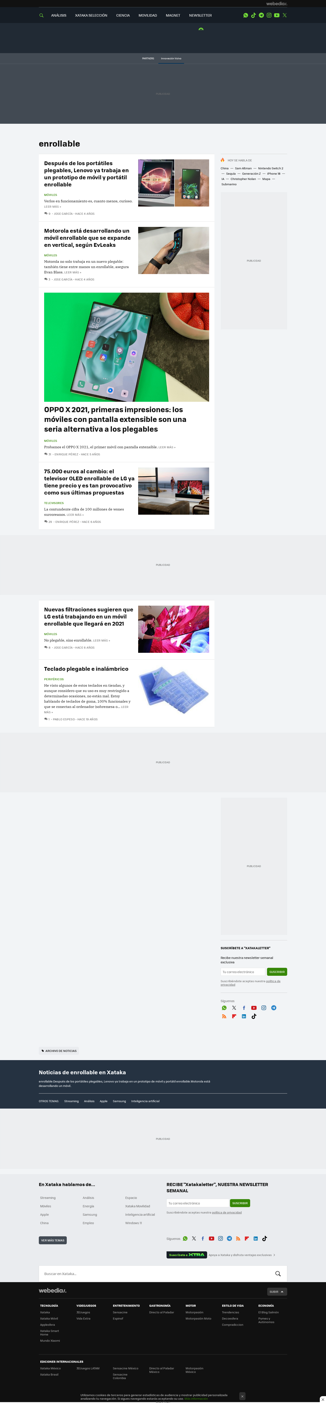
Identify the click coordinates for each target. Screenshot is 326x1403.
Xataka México (50, 1368)
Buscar (278, 1274)
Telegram (261, 15)
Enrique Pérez (66, 454)
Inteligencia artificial (145, 1101)
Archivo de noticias (61, 1051)
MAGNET (173, 15)
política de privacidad (227, 1212)
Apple (104, 1101)
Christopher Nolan (243, 179)
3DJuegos (83, 1312)
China (225, 168)
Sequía (231, 173)
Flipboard (234, 1015)
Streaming (71, 1101)
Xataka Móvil (49, 1318)
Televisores (54, 503)
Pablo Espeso (64, 719)
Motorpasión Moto (198, 1318)
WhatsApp (245, 15)
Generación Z (251, 173)
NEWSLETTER (200, 15)
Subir (274, 1291)
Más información (196, 1398)
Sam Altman (243, 168)
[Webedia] (276, 3)
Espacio (131, 1197)
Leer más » (52, 206)
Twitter (284, 15)
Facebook (243, 1007)
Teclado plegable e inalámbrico (86, 668)
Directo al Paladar (161, 1312)
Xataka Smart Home (49, 1332)
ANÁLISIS (58, 15)
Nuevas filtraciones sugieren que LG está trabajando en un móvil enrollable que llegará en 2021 (88, 616)
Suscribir (277, 972)
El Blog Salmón (268, 1312)
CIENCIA (123, 15)
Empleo (88, 1223)
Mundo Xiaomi (50, 1340)
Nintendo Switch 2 (270, 168)
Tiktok (253, 15)
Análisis (89, 1101)
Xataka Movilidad (137, 1206)
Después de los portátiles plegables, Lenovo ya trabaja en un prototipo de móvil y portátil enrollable (86, 173)
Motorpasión (194, 1312)
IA (223, 179)
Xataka (45, 1312)
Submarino (229, 184)
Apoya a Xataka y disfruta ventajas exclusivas (240, 1255)
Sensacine (120, 1312)
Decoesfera (230, 1318)
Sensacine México (125, 1368)
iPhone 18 (273, 173)
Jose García (63, 213)
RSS (224, 1015)
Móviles (50, 195)
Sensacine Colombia (120, 1376)
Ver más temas (52, 1240)
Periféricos (54, 679)
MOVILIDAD (148, 15)
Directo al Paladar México (161, 1370)
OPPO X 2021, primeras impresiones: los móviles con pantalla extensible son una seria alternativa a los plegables (115, 419)
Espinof (118, 1318)
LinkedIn (243, 1015)
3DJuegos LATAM (88, 1368)
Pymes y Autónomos (266, 1320)
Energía (88, 1206)
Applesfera (47, 1324)
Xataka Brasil (49, 1374)
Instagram (269, 15)
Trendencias (230, 1312)
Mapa (266, 179)
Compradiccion (232, 1324)
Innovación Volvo (171, 58)
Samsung (119, 1101)
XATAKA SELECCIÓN (91, 15)
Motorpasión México (194, 1370)
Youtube (276, 15)
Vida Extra (83, 1318)
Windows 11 (133, 1223)
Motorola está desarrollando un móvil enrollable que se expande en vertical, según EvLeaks (87, 237)
